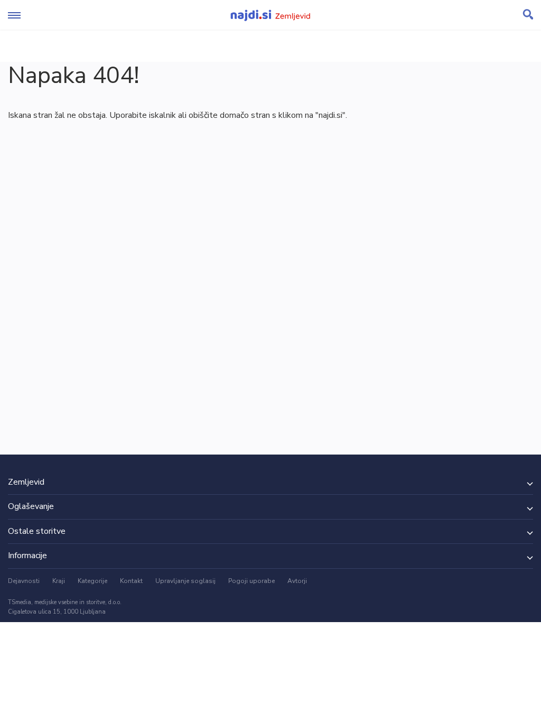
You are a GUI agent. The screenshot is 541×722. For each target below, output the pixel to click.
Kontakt (131, 581)
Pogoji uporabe (251, 581)
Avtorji (297, 581)
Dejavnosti (24, 581)
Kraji (58, 581)
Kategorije (92, 581)
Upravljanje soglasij (185, 581)
